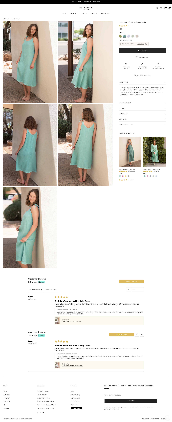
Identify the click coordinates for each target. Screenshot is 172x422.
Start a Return (75, 401)
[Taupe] (128, 176)
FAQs (72, 391)
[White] (156, 176)
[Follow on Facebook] (38, 412)
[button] (123, 26)
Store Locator (41, 395)
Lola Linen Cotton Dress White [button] (72, 321)
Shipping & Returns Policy (142, 75)
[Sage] (153, 176)
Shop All (74, 13)
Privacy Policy (155, 418)
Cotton (94, 13)
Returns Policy (75, 395)
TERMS (115, 409)
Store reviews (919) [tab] (50, 290)
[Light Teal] (120, 176)
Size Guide (140, 44)
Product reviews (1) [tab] (35, 290)
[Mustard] (126, 176)
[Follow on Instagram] (40, 412)
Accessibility (165, 418)
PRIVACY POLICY (108, 409)
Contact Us (74, 405)
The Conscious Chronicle (45, 401)
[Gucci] (145, 176)
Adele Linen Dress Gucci (151, 169)
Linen (84, 13)
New (64, 13)
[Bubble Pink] (147, 176)
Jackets (6, 408)
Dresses (6, 398)
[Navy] (150, 176)
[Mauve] (123, 176)
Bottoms (6, 395)
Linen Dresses (14, 19)
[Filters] (128, 290)
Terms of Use (145, 418)
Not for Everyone (42, 391)
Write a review (131, 281)
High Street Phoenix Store (45, 408)
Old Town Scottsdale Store (46, 405)
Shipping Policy (75, 398)
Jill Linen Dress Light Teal (127, 169)
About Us (105, 13)
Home (6, 19)
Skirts (5, 405)
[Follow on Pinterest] (43, 412)
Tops (5, 391)
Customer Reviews (43, 398)
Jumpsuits (6, 401)
